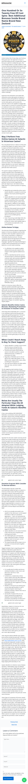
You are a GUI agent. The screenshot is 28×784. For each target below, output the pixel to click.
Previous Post (14, 722)
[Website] (14, 767)
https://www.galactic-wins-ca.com (12, 640)
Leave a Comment (6, 26)
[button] (24, 780)
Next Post (14, 724)
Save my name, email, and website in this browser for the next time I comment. (13, 774)
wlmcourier (6, 3)
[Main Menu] (25, 3)
